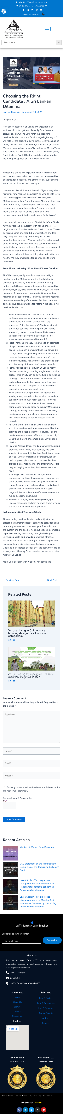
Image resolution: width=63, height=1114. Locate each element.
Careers (17, 1011)
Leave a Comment (11, 111)
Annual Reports (46, 1013)
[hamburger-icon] (47, 29)
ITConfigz (38, 1102)
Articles (11, 640)
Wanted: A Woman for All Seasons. (37, 847)
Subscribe (52, 940)
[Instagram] (36, 10)
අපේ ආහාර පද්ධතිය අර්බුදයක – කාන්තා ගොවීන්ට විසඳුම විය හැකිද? (30, 675)
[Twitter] (32, 10)
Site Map (37, 1096)
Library (17, 1006)
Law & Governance (46, 1003)
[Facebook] (23, 10)
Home (17, 997)
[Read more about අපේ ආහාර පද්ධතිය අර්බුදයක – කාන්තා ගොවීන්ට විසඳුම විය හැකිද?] (31, 659)
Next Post (53, 580)
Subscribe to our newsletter (15, 933)
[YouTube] (41, 10)
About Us (17, 1002)
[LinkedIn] (28, 10)
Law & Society (45, 998)
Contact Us (17, 1016)
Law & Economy (45, 1008)
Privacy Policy (7, 1096)
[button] (4, 11)
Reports (45, 1023)
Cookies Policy (21, 1096)
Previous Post (11, 580)
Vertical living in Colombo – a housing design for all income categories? (27, 633)
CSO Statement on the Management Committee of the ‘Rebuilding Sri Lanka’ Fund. (39, 867)
